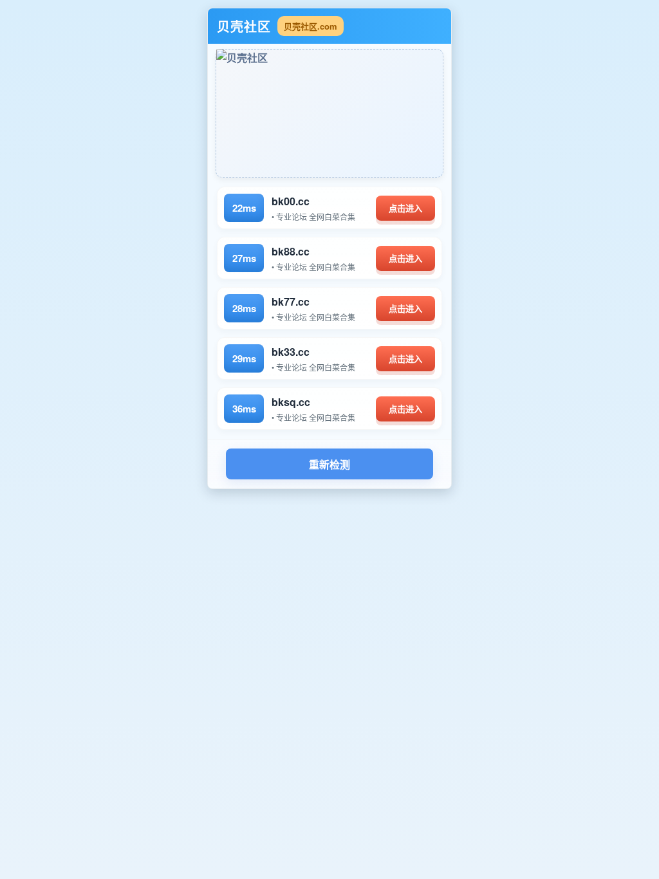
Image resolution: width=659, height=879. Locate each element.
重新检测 (329, 464)
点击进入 (405, 209)
